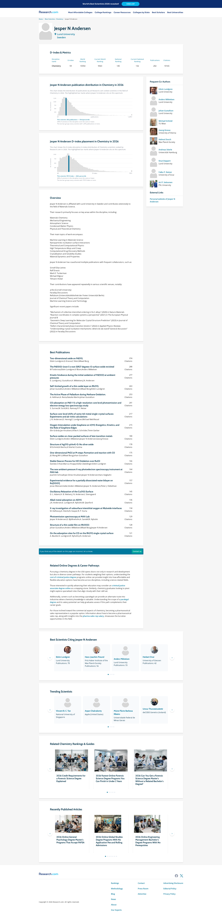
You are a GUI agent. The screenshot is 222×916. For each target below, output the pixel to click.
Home (41, 19)
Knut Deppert (165, 161)
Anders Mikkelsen (166, 99)
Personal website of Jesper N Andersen (162, 200)
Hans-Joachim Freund (94, 657)
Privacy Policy (169, 894)
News (113, 899)
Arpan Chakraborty (93, 711)
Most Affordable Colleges (80, 12)
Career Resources (122, 12)
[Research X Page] (181, 875)
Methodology (117, 888)
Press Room (143, 888)
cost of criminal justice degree (63, 577)
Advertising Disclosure (173, 883)
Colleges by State (141, 12)
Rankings (115, 883)
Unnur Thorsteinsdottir (153, 709)
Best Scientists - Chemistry (54, 19)
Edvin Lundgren (166, 89)
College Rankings (103, 12)
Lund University (66, 34)
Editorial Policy (169, 888)
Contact (141, 883)
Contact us (137, 551)
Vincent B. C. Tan (63, 711)
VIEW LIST (130, 4)
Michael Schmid (165, 121)
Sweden (61, 37)
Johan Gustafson (166, 110)
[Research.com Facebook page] (176, 875)
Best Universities (175, 12)
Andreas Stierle (165, 149)
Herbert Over (148, 657)
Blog (113, 894)
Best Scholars (158, 12)
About (113, 904)
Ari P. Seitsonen (165, 182)
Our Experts (116, 910)
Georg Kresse (164, 130)
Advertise (142, 894)
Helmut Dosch (165, 139)
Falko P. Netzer (165, 172)
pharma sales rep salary (93, 616)
